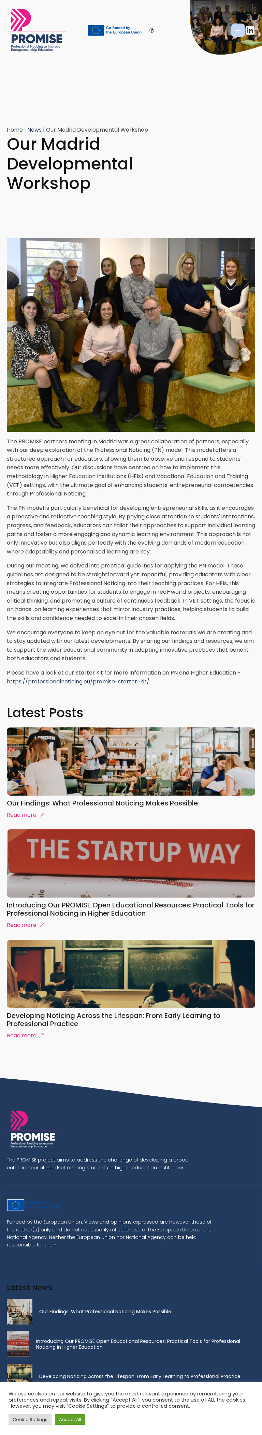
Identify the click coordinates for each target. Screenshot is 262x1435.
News (34, 130)
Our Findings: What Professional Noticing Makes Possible (105, 1311)
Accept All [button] (70, 1419)
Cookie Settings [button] (30, 1419)
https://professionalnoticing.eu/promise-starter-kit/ (78, 681)
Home (15, 130)
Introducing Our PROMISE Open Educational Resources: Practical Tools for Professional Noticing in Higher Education (138, 1344)
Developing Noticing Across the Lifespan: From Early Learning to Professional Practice (140, 1376)
